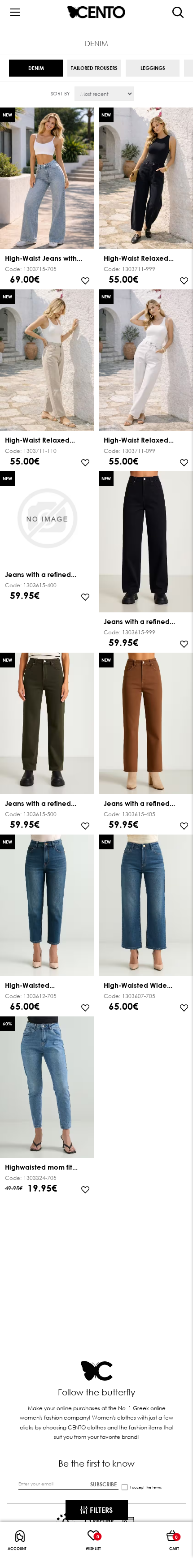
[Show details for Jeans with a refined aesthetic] (47, 519)
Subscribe (103, 1484)
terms (157, 1487)
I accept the (146, 1487)
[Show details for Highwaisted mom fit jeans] (47, 1088)
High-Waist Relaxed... (139, 258)
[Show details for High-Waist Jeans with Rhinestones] (47, 179)
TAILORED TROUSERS (94, 68)
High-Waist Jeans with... (43, 258)
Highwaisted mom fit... (41, 1167)
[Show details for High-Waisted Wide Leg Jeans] (146, 906)
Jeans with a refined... (40, 574)
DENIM (36, 68)
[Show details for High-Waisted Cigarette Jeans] (47, 906)
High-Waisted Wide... (138, 985)
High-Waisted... (30, 985)
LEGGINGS (152, 68)
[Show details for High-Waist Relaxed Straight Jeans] (146, 179)
